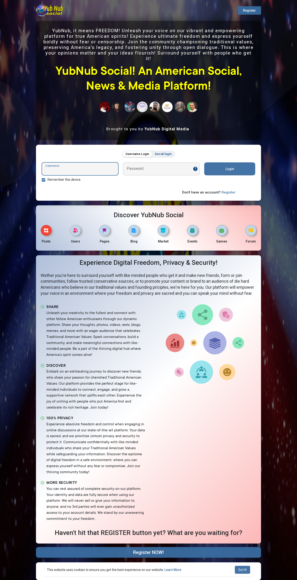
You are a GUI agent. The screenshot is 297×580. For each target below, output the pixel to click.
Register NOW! (148, 552)
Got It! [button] (242, 570)
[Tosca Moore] (167, 107)
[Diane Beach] (104, 107)
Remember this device (64, 179)
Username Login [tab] (137, 154)
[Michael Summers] (192, 107)
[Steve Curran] (117, 107)
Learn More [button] (173, 570)
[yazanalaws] (154, 107)
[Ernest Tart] (129, 107)
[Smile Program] (142, 107)
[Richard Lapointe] (179, 107)
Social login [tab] (163, 154)
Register (249, 10)
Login (230, 169)
